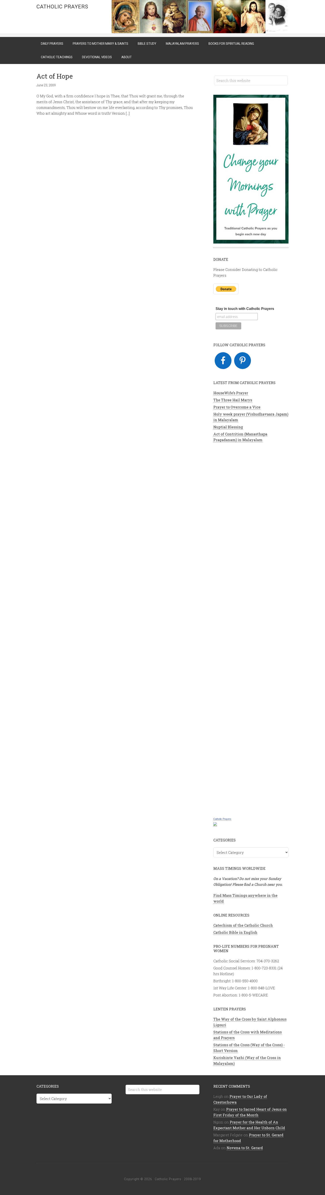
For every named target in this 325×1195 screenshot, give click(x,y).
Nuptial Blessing (228, 427)
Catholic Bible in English (235, 932)
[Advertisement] (251, 629)
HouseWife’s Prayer (230, 393)
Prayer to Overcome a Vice (236, 407)
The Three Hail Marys (232, 400)
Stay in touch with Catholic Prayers (245, 309)
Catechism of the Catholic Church (243, 925)
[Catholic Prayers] (215, 824)
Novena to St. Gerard (245, 1147)
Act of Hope (54, 76)
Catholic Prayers (62, 7)
